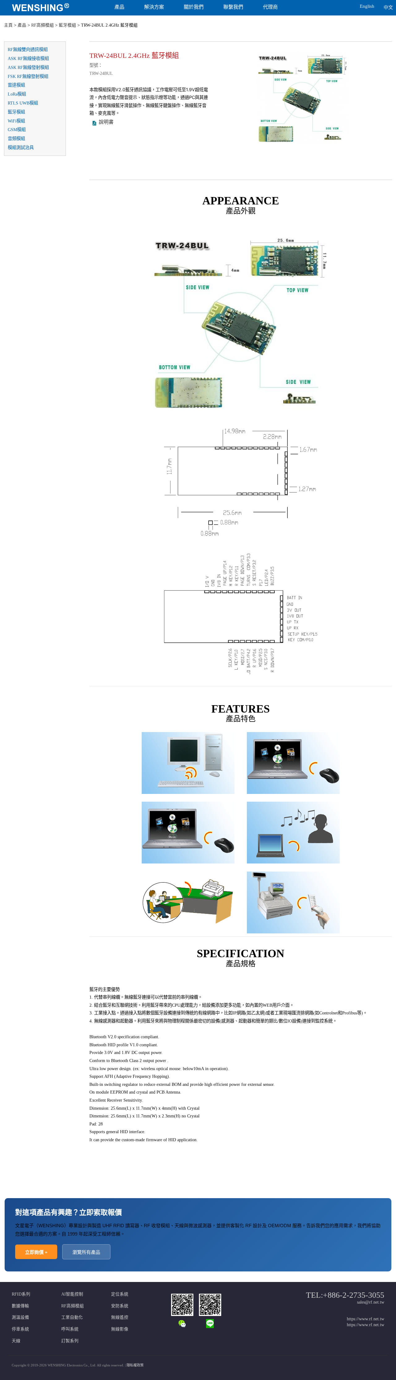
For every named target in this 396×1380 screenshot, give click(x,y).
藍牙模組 (67, 25)
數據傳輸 (20, 1306)
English (367, 6)
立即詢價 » (36, 1252)
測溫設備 (20, 1317)
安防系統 (119, 1306)
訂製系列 (70, 1341)
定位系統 (119, 1294)
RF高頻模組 (42, 25)
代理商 (270, 7)
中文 (388, 7)
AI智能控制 (72, 1294)
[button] (340, 4)
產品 (119, 7)
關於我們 (194, 7)
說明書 (106, 122)
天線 (16, 1341)
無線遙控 (119, 1317)
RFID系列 (21, 1294)
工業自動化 (72, 1317)
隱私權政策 (135, 1365)
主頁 (8, 25)
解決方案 (154, 7)
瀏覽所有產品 (86, 1252)
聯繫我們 (233, 7)
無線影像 (119, 1329)
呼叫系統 (70, 1329)
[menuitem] (50, 7)
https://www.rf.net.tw (365, 1319)
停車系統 (20, 1329)
